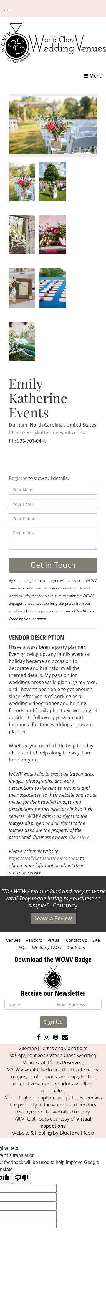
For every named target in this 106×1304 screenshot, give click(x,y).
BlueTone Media (77, 1133)
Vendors (34, 940)
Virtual (54, 940)
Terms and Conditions (63, 1048)
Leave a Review (53, 918)
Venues (13, 940)
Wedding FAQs (46, 947)
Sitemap (28, 1048)
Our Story (75, 947)
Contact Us (76, 940)
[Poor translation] (21, 1178)
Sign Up (53, 1021)
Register (18, 478)
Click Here (79, 837)
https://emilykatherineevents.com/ (47, 432)
